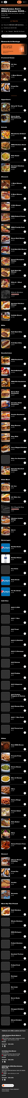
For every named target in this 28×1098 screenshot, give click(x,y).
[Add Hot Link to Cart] (25, 991)
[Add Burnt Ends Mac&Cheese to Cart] (25, 121)
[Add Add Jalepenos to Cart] (25, 688)
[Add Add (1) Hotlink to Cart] (25, 644)
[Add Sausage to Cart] (25, 980)
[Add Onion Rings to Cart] (25, 804)
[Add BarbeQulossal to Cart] (25, 375)
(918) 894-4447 (5, 1052)
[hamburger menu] (2, 2)
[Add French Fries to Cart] (25, 760)
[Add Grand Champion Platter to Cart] (25, 264)
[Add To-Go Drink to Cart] (25, 595)
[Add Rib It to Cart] (25, 534)
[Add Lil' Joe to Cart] (25, 68)
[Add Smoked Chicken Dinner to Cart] (25, 308)
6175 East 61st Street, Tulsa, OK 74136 (11, 1054)
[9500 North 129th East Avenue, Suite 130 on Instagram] (5, 1080)
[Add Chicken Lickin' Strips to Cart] (25, 523)
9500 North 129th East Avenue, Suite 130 (12, 1067)
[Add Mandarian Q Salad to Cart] (25, 138)
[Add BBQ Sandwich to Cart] (25, 364)
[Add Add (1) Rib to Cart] (25, 611)
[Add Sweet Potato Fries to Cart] (25, 848)
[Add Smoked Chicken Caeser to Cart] (25, 171)
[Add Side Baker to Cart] (25, 826)
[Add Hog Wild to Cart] (25, 441)
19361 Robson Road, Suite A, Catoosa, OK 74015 (13, 1038)
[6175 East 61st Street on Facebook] (3, 1062)
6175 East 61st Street (9, 1051)
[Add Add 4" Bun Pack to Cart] (25, 721)
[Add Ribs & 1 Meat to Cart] (25, 286)
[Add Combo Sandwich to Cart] (25, 419)
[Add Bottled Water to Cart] (25, 562)
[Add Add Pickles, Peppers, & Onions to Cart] (25, 699)
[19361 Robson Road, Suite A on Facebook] (3, 1046)
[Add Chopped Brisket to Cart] (25, 1013)
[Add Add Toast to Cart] (25, 633)
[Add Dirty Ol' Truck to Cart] (25, 110)
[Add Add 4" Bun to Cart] (25, 622)
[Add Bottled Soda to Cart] (25, 551)
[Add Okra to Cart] (25, 793)
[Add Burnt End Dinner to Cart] (25, 242)
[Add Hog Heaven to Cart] (25, 430)
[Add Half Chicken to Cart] (25, 914)
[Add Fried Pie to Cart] (25, 90)
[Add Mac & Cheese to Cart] (25, 782)
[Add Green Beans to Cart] (25, 771)
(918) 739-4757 (5, 1036)
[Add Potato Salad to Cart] (25, 815)
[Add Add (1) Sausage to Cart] (25, 655)
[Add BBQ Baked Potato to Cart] (25, 220)
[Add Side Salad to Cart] (25, 160)
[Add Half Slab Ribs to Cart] (25, 336)
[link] (11, 31)
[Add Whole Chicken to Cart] (25, 925)
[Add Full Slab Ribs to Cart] (25, 347)
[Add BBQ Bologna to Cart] (25, 936)
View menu (4, 1044)
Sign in (24, 2)
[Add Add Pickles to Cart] (25, 677)
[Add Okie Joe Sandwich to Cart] (25, 463)
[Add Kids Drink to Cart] (25, 584)
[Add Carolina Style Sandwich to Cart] (25, 408)
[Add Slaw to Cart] (25, 837)
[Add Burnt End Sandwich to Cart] (25, 397)
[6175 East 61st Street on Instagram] (5, 1062)
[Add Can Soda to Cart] (25, 573)
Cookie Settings (5, 1090)
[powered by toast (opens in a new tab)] (7, 1085)
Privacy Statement (14, 1089)
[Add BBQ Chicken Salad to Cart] (25, 149)
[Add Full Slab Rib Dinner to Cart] (25, 253)
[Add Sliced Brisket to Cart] (25, 1024)
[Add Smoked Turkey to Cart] (25, 958)
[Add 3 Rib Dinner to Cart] (25, 209)
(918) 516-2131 (5, 1068)
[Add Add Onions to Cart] (25, 666)
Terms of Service (5, 1089)
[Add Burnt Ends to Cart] (25, 1002)
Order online (11, 1044)
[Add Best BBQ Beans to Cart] (25, 749)
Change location (5, 17)
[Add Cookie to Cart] (25, 887)
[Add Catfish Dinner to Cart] (25, 319)
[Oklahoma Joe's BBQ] (5, 2)
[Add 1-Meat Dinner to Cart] (25, 79)
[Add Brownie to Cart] (25, 898)
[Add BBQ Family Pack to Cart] (25, 231)
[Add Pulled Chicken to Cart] (25, 947)
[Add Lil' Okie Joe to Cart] (25, 501)
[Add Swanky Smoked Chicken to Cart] (25, 474)
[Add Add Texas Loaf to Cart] (25, 732)
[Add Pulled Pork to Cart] (25, 969)
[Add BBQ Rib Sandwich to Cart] (25, 386)
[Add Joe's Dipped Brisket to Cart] (25, 452)
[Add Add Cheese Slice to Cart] (25, 710)
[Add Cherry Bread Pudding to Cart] (25, 865)
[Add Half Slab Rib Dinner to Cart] (25, 275)
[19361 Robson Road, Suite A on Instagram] (5, 1046)
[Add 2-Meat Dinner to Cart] (25, 198)
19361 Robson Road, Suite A (11, 1035)
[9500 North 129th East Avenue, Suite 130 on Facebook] (3, 1080)
